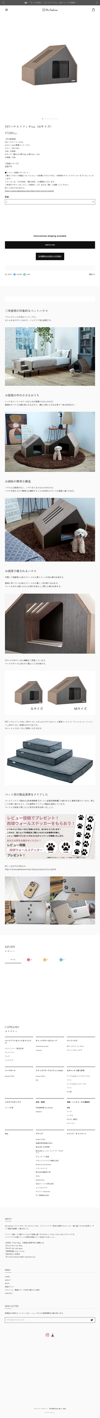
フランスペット (41, 1168)
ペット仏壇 (9, 1108)
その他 (69, 1092)
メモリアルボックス (13, 1102)
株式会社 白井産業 (42, 1147)
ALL (6, 1134)
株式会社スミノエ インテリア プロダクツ (49, 1152)
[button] (42, 118)
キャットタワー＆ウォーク (46, 1041)
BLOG (7, 1283)
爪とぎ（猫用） (72, 1119)
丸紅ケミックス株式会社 (45, 1184)
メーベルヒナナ (41, 1188)
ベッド (7, 1056)
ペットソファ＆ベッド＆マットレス (18, 1042)
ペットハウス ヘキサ (74, 1050)
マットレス (9, 1060)
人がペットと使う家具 (76, 1070)
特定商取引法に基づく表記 (57, 1408)
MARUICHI (40, 1180)
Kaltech (39, 1112)
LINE (28, 274)
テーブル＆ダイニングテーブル (78, 1076)
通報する (92, 274)
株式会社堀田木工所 (43, 1172)
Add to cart (50, 245)
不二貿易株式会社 (42, 1195)
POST (10, 274)
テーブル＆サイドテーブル (76, 1084)
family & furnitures (43, 1164)
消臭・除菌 (40, 1102)
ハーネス (70, 1115)
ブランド (39, 1134)
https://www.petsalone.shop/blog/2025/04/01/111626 (29, 191)
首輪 (68, 1108)
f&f (37, 1080)
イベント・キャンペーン (76, 1134)
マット (69, 1088)
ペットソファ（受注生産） (15, 1048)
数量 (7, 197)
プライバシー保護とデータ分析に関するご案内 (22, 1290)
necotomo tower (42, 1046)
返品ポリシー (10, 1287)
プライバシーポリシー (41, 1408)
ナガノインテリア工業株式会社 (47, 1161)
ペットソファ (10, 1052)
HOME (7, 1277)
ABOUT (8, 1280)
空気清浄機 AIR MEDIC (44, 1108)
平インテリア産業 (42, 1157)
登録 (91, 1320)
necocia (39, 1050)
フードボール (10, 1070)
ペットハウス (72, 1041)
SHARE (19, 274)
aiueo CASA (9, 1076)
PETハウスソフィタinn (75, 1046)
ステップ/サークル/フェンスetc (49, 1070)
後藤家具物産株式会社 (44, 1143)
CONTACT (9, 1293)
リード (69, 1112)
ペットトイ (71, 1123)
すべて (13, 960)
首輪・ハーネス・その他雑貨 (78, 1102)
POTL (38, 1176)
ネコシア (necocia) (43, 1191)
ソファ (69, 1080)
